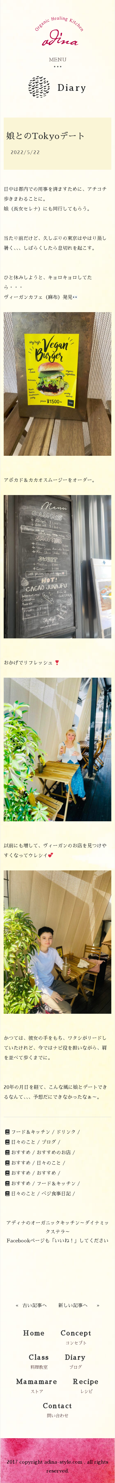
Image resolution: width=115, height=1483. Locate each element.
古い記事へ (34, 1305)
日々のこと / (25, 1142)
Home (34, 1333)
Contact (57, 1406)
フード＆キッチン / (33, 1132)
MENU (58, 59)
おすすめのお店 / (55, 1152)
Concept (76, 1333)
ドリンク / (68, 1132)
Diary (75, 1357)
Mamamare (36, 1382)
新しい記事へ (73, 1305)
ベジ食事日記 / (58, 1193)
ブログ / (50, 1142)
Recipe (86, 1382)
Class (39, 1357)
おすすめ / (23, 1152)
